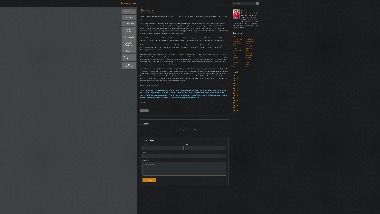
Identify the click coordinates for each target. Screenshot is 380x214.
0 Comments (150, 12)
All (234, 37)
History (235, 58)
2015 (235, 103)
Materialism (249, 60)
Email (187, 144)
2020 (235, 90)
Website (144, 152)
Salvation (236, 67)
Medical (235, 62)
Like (144, 111)
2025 (235, 78)
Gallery (129, 51)
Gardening (249, 53)
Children (235, 46)
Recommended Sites (129, 57)
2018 (235, 95)
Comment (145, 161)
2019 (235, 93)
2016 (235, 100)
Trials (247, 67)
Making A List (146, 10)
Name (144, 144)
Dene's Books (129, 37)
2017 (235, 98)
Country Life (237, 48)
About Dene (129, 17)
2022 (235, 85)
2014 (235, 105)
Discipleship (249, 48)
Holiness (248, 58)
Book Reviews (237, 44)
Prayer (235, 64)
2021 (235, 88)
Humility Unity (237, 60)
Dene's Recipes (129, 30)
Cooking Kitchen (251, 46)
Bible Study (236, 41)
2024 (235, 81)
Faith (247, 50)
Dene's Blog (128, 11)
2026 (235, 76)
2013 (235, 108)
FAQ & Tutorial (129, 65)
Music (247, 62)
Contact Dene (129, 23)
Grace (235, 55)
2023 (235, 83)
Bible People (249, 39)
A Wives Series (237, 39)
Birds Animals (250, 41)
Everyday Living (238, 50)
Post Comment (149, 180)
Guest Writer (249, 55)
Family (235, 53)
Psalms (248, 64)
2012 (235, 110)
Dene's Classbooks (129, 44)
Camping (248, 44)
